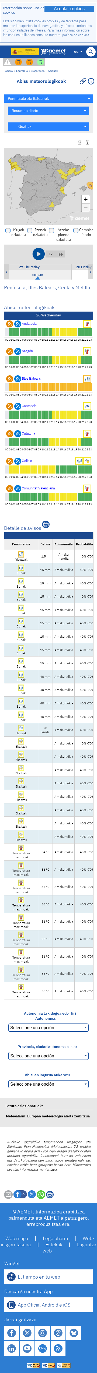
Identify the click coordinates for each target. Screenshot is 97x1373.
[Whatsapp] (41, 1194)
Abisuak (53, 71)
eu (76, 51)
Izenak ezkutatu (40, 232)
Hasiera (8, 71)
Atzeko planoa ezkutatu (63, 234)
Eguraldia (22, 71)
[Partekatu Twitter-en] (32, 1194)
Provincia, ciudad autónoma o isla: (47, 1046)
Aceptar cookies (69, 8)
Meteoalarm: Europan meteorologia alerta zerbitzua (48, 1116)
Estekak (54, 1244)
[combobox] (48, 98)
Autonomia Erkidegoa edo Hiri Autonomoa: (50, 1016)
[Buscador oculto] (91, 52)
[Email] (8, 1197)
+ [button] (86, 199)
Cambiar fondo (86, 232)
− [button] (86, 207)
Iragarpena (37, 71)
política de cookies (75, 35)
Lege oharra (55, 1238)
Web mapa (16, 1238)
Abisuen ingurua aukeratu (47, 1074)
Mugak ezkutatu (18, 232)
